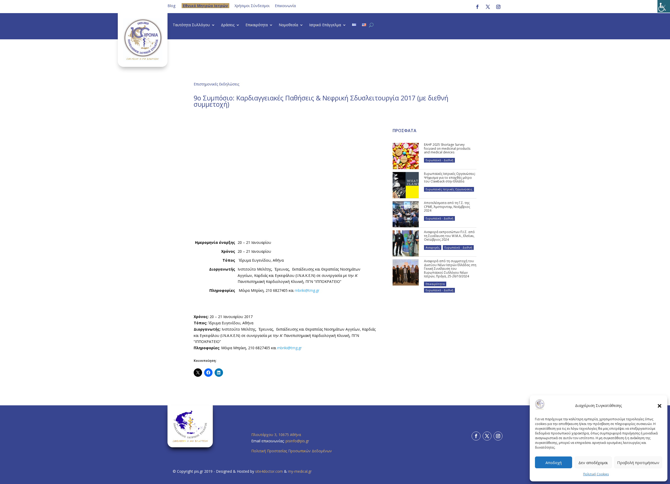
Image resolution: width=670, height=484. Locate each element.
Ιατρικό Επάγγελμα (325, 25)
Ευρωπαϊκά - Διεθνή (439, 160)
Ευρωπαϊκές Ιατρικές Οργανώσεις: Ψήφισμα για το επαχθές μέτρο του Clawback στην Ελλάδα (450, 177)
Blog (171, 5)
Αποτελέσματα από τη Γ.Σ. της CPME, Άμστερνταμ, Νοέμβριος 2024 (447, 207)
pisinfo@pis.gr (298, 440)
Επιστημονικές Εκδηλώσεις (216, 84)
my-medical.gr (300, 471)
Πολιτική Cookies (596, 474)
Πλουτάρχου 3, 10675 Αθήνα (276, 434)
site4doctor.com (269, 471)
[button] (659, 405)
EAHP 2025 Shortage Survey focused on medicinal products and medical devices (447, 148)
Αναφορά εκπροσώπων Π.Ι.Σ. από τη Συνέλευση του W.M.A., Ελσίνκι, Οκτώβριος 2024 (449, 236)
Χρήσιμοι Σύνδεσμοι (252, 5)
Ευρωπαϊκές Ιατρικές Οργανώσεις (449, 189)
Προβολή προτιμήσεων (638, 462)
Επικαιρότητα (256, 25)
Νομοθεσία (288, 25)
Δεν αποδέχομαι (593, 462)
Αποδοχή (553, 462)
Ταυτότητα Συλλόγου (191, 25)
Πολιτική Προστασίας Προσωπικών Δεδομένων (291, 450)
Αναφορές (433, 247)
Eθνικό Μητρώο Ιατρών (205, 5)
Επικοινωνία (285, 5)
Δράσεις (227, 25)
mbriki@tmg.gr (307, 290)
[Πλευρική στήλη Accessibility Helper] (663, 6)
